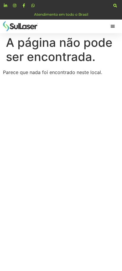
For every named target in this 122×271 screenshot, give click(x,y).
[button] (115, 5)
